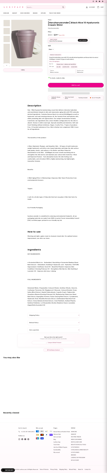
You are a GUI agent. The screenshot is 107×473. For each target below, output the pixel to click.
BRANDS (35, 13)
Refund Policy (33, 322)
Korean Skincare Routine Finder (62, 431)
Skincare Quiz (57, 434)
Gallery (23, 70)
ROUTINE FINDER (76, 437)
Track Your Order (54, 13)
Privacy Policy (54, 469)
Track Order (57, 444)
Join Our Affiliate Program (60, 447)
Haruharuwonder (53, 28)
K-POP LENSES (75, 452)
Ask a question (34, 330)
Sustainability (57, 449)
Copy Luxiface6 (83, 40)
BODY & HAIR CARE (76, 442)
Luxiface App (57, 442)
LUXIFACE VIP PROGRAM (78, 457)
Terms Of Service (44, 469)
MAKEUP (14, 13)
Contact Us (87, 469)
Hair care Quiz (57, 437)
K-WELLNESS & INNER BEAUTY (79, 449)
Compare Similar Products (54, 342)
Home (49, 19)
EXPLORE (43, 13)
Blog (55, 439)
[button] (76, 90)
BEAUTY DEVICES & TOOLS (78, 444)
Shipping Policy (34, 315)
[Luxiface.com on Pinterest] (28, 439)
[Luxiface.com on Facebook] (22, 439)
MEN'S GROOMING (76, 439)
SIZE (49, 46)
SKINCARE (6, 13)
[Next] (6, 64)
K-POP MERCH (75, 447)
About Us (80, 469)
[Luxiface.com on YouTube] (25, 439)
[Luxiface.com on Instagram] (19, 439)
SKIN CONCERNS (25, 13)
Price (49, 32)
